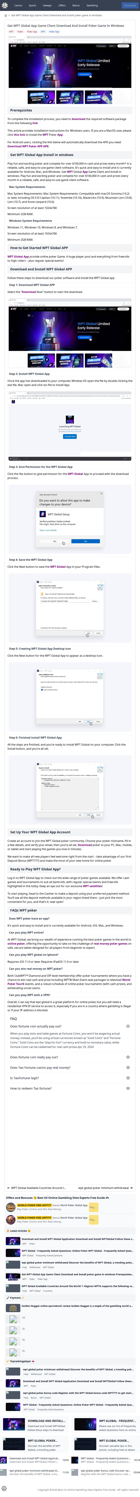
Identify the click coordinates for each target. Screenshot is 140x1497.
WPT (45, 135)
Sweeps (47, 5)
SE (23, 1328)
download (78, 119)
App (60, 135)
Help (24, 1267)
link (35, 123)
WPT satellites (92, 886)
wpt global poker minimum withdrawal (103, 1188)
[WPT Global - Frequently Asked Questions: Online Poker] (13, 1253)
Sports (32, 5)
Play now (94, 1207)
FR (23, 1340)
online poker (16, 943)
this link (19, 135)
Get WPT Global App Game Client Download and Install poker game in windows (56, 15)
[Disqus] (70, 1137)
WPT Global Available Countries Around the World (39, 1188)
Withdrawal (35, 1267)
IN (23, 1351)
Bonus (76, 5)
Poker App (42, 1279)
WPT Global (75, 474)
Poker (32, 1243)
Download (130, 5)
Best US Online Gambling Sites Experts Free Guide (86, 1489)
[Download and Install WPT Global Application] (13, 1241)
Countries (47, 1291)
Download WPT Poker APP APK (28, 146)
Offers (62, 5)
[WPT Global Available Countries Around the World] (13, 1288)
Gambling (92, 5)
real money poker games (110, 943)
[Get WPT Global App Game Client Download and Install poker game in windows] (13, 1276)
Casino (18, 5)
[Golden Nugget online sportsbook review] (13, 1308)
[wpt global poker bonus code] (13, 1395)
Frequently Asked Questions (49, 1255)
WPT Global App (18, 256)
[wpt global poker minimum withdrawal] (13, 1265)
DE (23, 1317)
